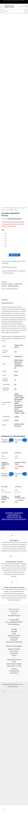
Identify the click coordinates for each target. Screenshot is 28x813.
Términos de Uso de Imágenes (14, 646)
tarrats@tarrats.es (15, 624)
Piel (21, 356)
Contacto (14, 655)
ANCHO (16, 360)
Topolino (16, 416)
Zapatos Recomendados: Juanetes (18, 395)
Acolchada (17, 356)
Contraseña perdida (14, 671)
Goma (15, 375)
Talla (2, 230)
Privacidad (14, 631)
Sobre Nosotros (14, 653)
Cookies (14, 633)
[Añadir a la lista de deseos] (1, 291)
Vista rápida (4, 453)
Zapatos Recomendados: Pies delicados (18, 405)
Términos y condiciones (14, 635)
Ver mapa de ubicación (14, 615)
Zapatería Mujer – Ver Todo (14, 666)
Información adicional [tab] (7, 303)
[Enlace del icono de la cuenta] (20, 6)
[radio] (16, 233)
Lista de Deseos (14, 673)
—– (14, 644)
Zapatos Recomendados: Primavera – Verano (19, 411)
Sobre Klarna (14, 640)
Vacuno (16, 420)
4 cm (15, 352)
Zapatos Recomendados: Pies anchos (19, 399)
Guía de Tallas (14, 651)
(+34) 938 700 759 (14, 620)
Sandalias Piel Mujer (12, 286)
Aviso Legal (14, 629)
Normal (21, 360)
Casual (16, 371)
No (15, 380)
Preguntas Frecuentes (14, 649)
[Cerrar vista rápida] (3, 809)
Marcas (14, 662)
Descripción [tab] (4, 299)
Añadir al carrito (14, 255)
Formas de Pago (14, 638)
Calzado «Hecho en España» (14, 664)
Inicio (2, 208)
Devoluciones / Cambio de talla (14, 642)
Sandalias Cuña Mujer (7, 284)
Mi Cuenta (14, 669)
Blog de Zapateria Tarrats (14, 659)
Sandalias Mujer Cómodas (11, 208)
